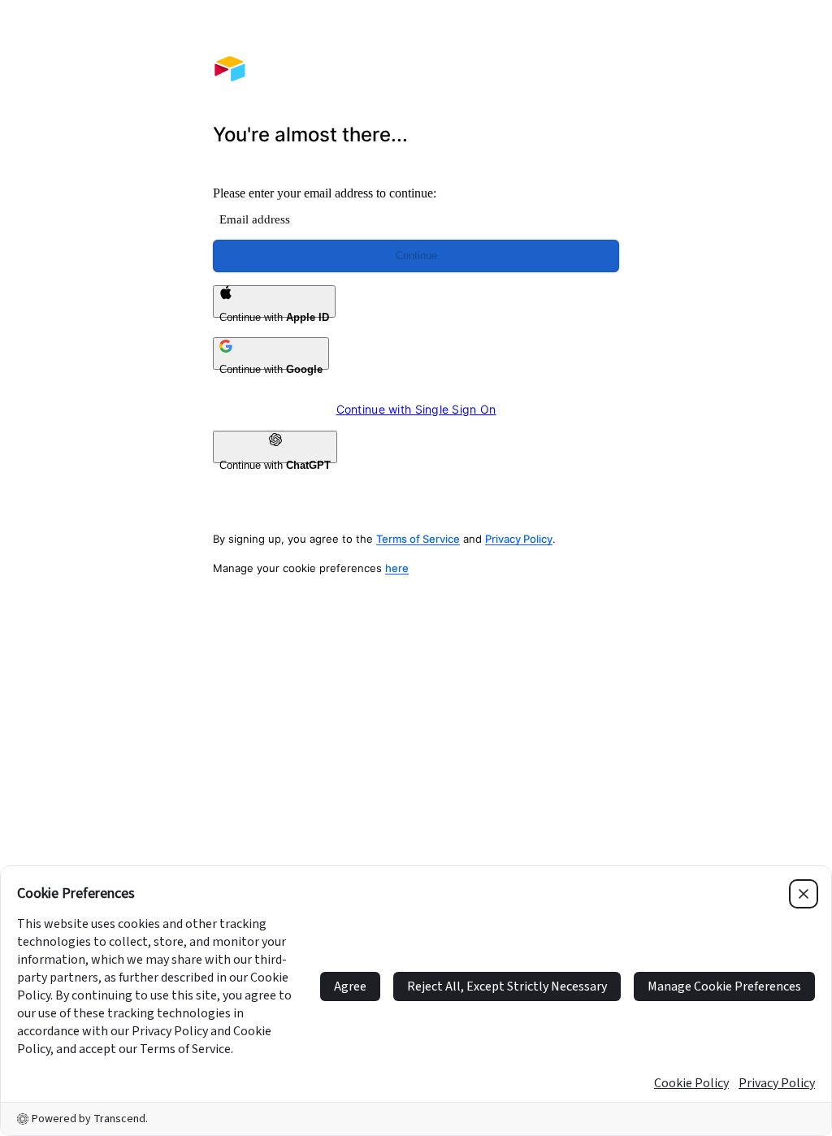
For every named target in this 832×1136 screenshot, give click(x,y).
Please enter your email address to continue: (324, 193)
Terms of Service (418, 538)
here (397, 568)
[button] (416, 843)
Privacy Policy (518, 538)
